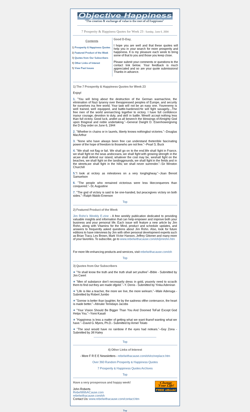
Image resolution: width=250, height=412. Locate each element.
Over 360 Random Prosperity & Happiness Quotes (125, 362)
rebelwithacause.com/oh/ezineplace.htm (144, 355)
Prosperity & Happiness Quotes (92, 47)
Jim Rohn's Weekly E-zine (91, 216)
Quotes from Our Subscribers (91, 58)
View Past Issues (84, 68)
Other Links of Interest (87, 63)
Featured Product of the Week (91, 52)
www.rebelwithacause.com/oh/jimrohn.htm (147, 239)
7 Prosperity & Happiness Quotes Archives (125, 368)
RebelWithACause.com (88, 392)
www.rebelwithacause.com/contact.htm (114, 398)
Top (125, 201)
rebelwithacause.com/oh (156, 251)
